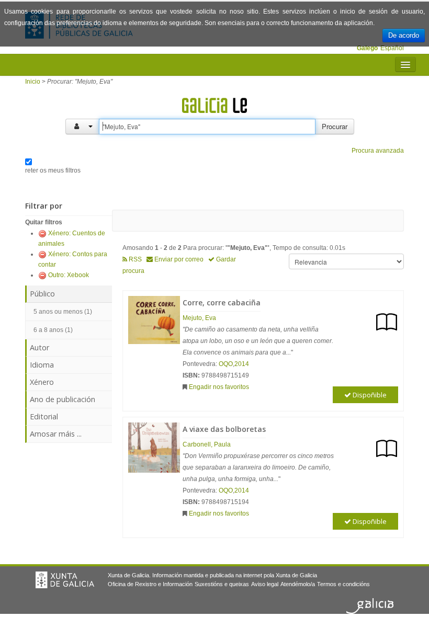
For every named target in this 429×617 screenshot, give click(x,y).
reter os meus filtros (53, 170)
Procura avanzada (378, 150)
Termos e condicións (343, 584)
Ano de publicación (62, 399)
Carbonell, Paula (207, 444)
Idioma (42, 365)
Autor (39, 347)
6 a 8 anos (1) (53, 330)
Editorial (44, 416)
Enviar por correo (178, 259)
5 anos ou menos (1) (62, 311)
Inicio (32, 81)
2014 (241, 364)
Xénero (42, 382)
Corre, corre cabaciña (222, 302)
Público (42, 294)
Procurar (334, 126)
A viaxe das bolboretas (224, 429)
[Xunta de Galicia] (65, 580)
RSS (134, 259)
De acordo (403, 35)
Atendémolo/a (297, 584)
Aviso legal (264, 584)
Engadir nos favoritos (219, 387)
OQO (226, 364)
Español (392, 48)
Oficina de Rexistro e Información (150, 584)
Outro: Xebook (68, 275)
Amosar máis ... (56, 434)
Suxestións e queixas (222, 584)
